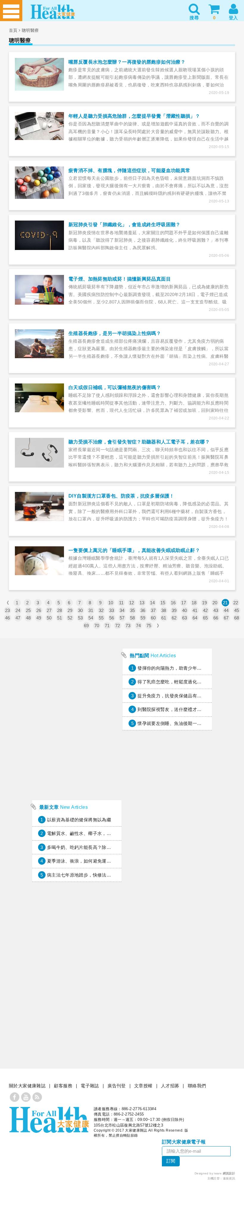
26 (38, 610)
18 (194, 602)
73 (128, 625)
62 (174, 617)
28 (59, 610)
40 (184, 610)
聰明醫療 (30, 30)
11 (121, 602)
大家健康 (49, 1119)
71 (107, 625)
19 (204, 602)
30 (80, 610)
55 (101, 617)
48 (28, 617)
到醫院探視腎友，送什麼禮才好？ (171, 709)
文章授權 (143, 1085)
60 (153, 617)
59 (143, 617)
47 (18, 617)
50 (49, 617)
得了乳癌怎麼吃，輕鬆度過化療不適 (174, 681)
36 (143, 610)
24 (18, 610)
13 (142, 602)
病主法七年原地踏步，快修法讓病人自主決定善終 (97, 874)
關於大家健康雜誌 (27, 1085)
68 (236, 617)
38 (163, 610)
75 (148, 625)
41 (195, 610)
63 (184, 617)
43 (215, 610)
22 (235, 602)
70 (96, 625)
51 (59, 617)
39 (174, 610)
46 (7, 617)
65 (205, 617)
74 (138, 625)
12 (131, 602)
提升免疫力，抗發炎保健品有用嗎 (171, 695)
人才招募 (170, 1085)
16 (173, 602)
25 (28, 610)
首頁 (13, 30)
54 (90, 617)
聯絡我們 (197, 1085)
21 (225, 602)
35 (132, 610)
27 (49, 610)
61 (163, 617)
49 (38, 617)
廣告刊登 (116, 1085)
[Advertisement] (76, 757)
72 (117, 625)
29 (70, 610)
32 (101, 610)
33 (111, 610)
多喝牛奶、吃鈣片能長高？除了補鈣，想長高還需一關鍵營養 (109, 847)
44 (226, 610)
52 (70, 617)
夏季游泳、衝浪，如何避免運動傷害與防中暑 (93, 860)
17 (183, 602)
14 (152, 602)
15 (162, 602)
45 (236, 610)
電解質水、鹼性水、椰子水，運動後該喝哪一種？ (97, 833)
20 (215, 602)
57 (122, 617)
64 (195, 617)
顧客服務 (63, 1085)
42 (205, 610)
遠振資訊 (229, 1178)
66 (215, 617)
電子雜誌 (90, 1085)
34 (122, 610)
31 (90, 610)
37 (153, 610)
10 (110, 602)
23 (7, 610)
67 (226, 617)
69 (86, 625)
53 (80, 617)
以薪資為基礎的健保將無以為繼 (79, 819)
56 (111, 617)
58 (132, 617)
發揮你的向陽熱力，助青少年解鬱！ (174, 668)
